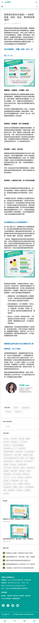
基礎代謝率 (14, 471)
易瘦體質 (6, 471)
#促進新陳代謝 (8, 455)
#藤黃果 (22, 468)
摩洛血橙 (21, 439)
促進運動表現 (7, 487)
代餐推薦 (20, 484)
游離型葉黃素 (26, 408)
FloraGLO (6, 477)
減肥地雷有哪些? (8, 461)
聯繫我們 (27, 596)
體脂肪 (28, 439)
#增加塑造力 (14, 442)
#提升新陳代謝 (28, 461)
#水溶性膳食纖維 (29, 451)
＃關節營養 (19, 490)
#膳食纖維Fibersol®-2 (10, 448)
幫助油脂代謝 (31, 468)
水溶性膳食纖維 (29, 487)
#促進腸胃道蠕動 (8, 451)
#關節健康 (11, 490)
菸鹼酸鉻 (31, 458)
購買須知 (9, 596)
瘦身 (26, 481)
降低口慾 (6, 442)
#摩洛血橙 (15, 468)
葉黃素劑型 (18, 411)
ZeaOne (13, 477)
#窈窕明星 (13, 464)
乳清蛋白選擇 (14, 481)
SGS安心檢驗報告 (6, 598)
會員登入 (3, 596)
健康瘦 (15, 487)
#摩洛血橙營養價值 (18, 445)
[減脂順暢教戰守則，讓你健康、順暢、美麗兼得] (19, 531)
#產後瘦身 (22, 471)
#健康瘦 (6, 464)
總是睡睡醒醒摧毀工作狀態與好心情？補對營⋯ (20, 564)
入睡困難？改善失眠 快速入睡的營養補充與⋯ (19, 568)
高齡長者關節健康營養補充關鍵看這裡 (17, 560)
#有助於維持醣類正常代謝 (11, 458)
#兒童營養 (27, 490)
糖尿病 (22, 458)
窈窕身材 (6, 439)
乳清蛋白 (6, 481)
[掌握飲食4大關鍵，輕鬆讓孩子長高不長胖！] (19, 511)
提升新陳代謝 (7, 484)
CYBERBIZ (4, 616)
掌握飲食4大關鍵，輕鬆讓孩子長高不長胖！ (19, 553)
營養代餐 (27, 484)
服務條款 (21, 596)
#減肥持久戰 (18, 461)
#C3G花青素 (23, 442)
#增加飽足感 (18, 451)
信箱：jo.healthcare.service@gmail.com (13, 585)
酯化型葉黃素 (17, 474)
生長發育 (6, 493)
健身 (21, 481)
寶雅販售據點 (16, 598)
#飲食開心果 (7, 445)
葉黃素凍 (8, 411)
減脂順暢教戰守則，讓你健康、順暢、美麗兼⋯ (20, 557)
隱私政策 (15, 596)
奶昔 (14, 484)
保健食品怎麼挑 (22, 464)
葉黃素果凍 (26, 474)
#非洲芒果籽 (7, 468)
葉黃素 (16, 408)
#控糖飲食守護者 (28, 455)
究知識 (7, 426)
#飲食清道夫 (21, 448)
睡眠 (5, 490)
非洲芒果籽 (14, 439)
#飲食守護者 (17, 455)
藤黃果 (21, 487)
